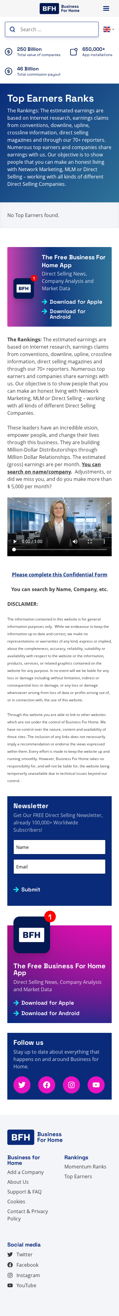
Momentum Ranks (85, 1166)
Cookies (16, 1201)
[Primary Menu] (106, 8)
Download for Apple (76, 302)
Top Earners (78, 1176)
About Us (18, 1182)
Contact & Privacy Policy (27, 1215)
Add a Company (25, 1172)
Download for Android (67, 314)
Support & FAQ (24, 1191)
